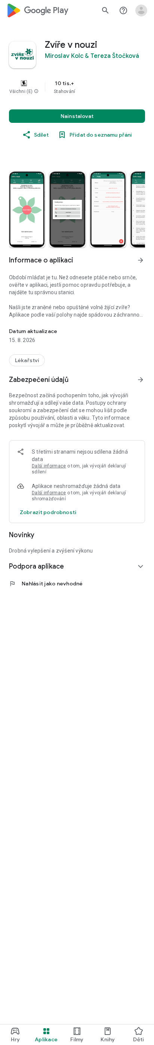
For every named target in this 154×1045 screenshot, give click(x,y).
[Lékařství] (27, 360)
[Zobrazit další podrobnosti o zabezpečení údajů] (48, 512)
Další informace (49, 466)
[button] (36, 91)
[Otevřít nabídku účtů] (141, 10)
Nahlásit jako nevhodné (46, 583)
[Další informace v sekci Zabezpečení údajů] (141, 380)
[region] (77, 87)
